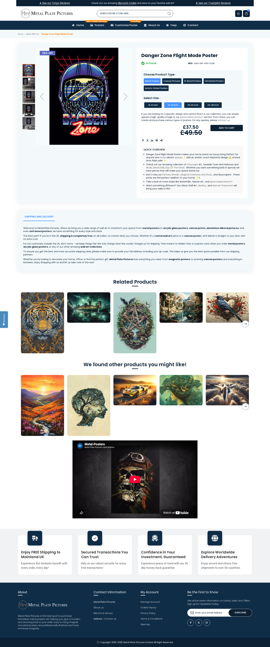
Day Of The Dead (174, 167)
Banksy (202, 185)
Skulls (149, 167)
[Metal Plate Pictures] (46, 13)
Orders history (148, 607)
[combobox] (135, 13)
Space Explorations (220, 181)
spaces (178, 157)
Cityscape (192, 164)
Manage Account (150, 602)
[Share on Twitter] (147, 140)
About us (99, 607)
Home (20, 33)
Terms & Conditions (151, 618)
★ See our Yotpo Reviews (54, 3)
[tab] (39, 217)
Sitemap (145, 624)
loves (163, 157)
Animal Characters (222, 185)
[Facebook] (190, 622)
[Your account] (238, 13)
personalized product (191, 117)
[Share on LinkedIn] (152, 140)
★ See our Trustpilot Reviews (213, 3)
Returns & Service (103, 613)
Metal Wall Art (32, 33)
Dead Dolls (158, 167)
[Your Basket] (246, 13)
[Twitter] (198, 622)
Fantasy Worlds (170, 174)
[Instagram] (207, 622)
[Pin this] (156, 140)
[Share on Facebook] (142, 140)
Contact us (110, 618)
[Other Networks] (161, 140)
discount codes (127, 3)
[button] (42, 96)
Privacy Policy (147, 613)
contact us (224, 120)
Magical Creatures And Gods (196, 174)
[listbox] (192, 84)
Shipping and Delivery (39, 216)
